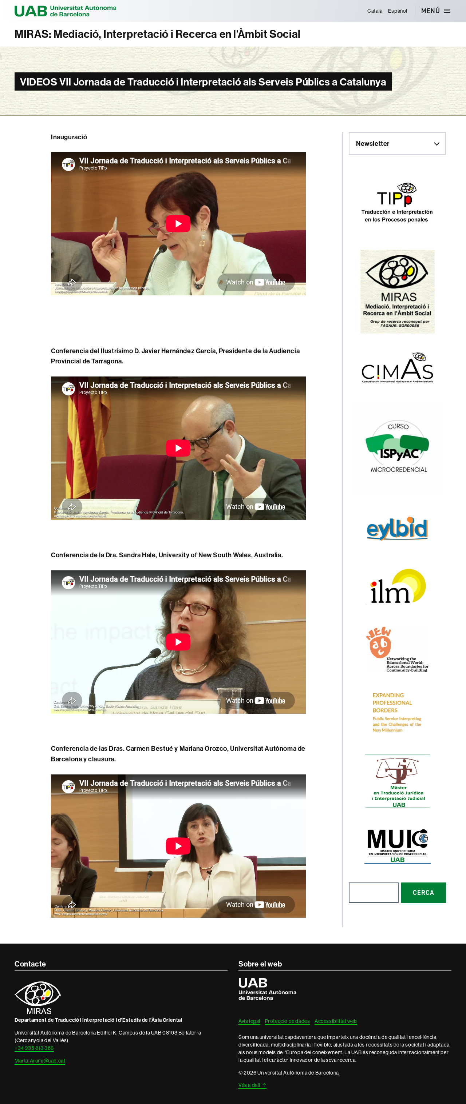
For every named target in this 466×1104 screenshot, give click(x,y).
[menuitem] (375, 11)
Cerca (423, 892)
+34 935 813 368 (34, 1048)
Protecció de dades (287, 1021)
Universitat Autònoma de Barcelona (65, 11)
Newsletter (373, 143)
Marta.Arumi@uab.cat (40, 1060)
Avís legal (249, 1021)
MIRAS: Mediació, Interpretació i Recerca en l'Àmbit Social (158, 34)
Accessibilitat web (336, 1021)
